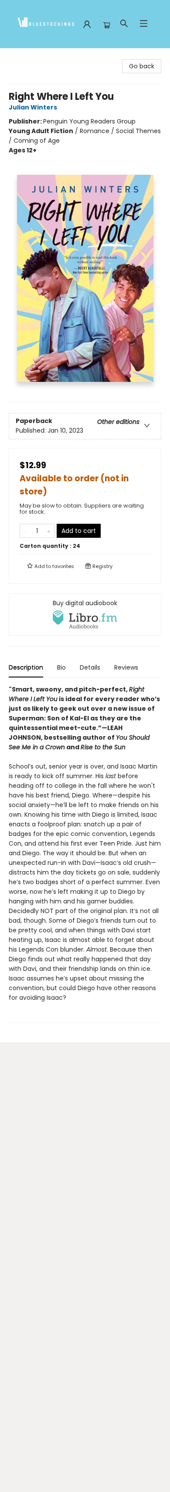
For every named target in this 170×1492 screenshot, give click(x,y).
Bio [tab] (61, 667)
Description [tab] (26, 667)
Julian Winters (33, 107)
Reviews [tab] (126, 667)
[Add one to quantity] (48, 531)
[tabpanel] (85, 853)
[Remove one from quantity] (25, 531)
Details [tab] (90, 667)
